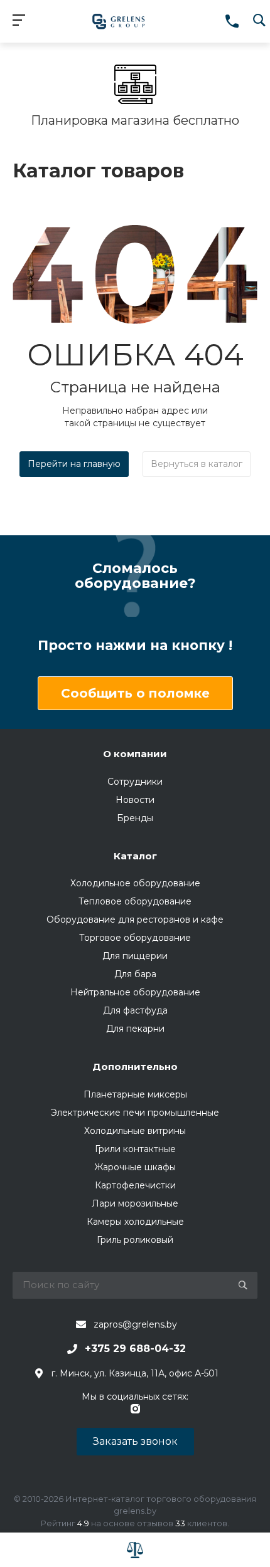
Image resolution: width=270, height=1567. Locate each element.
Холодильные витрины (135, 1130)
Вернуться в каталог (196, 463)
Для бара (135, 974)
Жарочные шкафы (135, 1167)
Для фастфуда (135, 1010)
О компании (135, 754)
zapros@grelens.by (135, 1324)
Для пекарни (135, 1028)
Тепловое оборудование (135, 901)
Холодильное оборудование (135, 883)
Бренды (135, 818)
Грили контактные (135, 1149)
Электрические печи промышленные (135, 1112)
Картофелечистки (135, 1185)
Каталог (135, 856)
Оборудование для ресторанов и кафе (135, 919)
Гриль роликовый (135, 1239)
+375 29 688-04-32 (135, 1349)
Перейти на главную (74, 463)
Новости (135, 799)
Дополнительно (135, 1066)
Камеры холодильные (135, 1221)
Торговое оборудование (135, 937)
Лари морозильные (135, 1203)
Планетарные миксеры (135, 1094)
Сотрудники (135, 781)
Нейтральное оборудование (135, 992)
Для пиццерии (135, 956)
